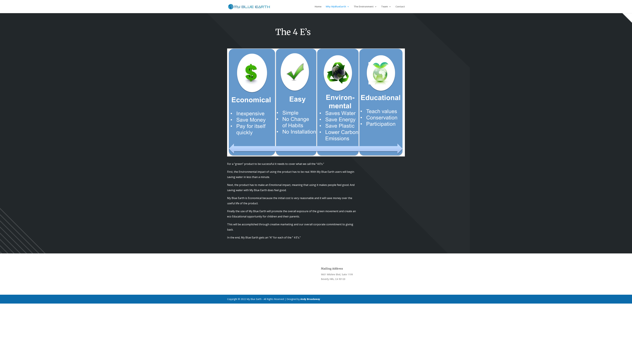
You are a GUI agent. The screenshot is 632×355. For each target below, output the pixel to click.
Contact (400, 6)
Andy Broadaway (310, 299)
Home (318, 6)
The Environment (364, 6)
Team (384, 6)
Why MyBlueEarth (336, 6)
